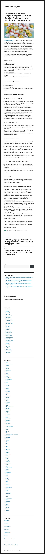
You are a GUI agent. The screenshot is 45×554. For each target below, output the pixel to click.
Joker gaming (7, 532)
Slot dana (6, 529)
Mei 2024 (8, 346)
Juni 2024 (8, 344)
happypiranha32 (9, 230)
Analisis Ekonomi (9, 364)
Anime (7, 367)
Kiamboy (25, 230)
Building (7, 385)
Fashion (7, 411)
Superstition (8, 492)
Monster (7, 447)
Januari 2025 (8, 334)
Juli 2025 (7, 325)
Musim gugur (8, 454)
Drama (7, 403)
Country (7, 397)
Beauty (7, 374)
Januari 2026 (8, 317)
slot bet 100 (6, 520)
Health (7, 425)
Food (7, 412)
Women (7, 507)
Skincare (7, 484)
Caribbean (8, 386)
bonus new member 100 (9, 538)
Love (7, 443)
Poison (7, 469)
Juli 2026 (7, 311)
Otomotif (8, 461)
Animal (7, 365)
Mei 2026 (8, 314)
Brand (7, 383)
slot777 (6, 541)
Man (7, 444)
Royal (7, 475)
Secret (7, 478)
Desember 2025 (9, 318)
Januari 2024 (8, 352)
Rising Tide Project (12, 7)
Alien (7, 362)
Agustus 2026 (9, 309)
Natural (7, 457)
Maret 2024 (8, 349)
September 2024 (9, 340)
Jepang (7, 431)
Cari (5, 264)
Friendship (8, 414)
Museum (7, 452)
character (8, 391)
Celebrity (7, 390)
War (6, 502)
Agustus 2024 (8, 341)
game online (8, 418)
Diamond (8, 402)
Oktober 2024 (9, 338)
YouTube (7, 510)
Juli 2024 (7, 343)
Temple (7, 495)
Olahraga (7, 460)
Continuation (8, 396)
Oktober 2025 (9, 321)
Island (7, 429)
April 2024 (8, 347)
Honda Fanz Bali (9, 426)
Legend (7, 440)
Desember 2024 (9, 335)
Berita (7, 376)
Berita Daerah (9, 377)
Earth (7, 405)
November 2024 (9, 337)
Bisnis (7, 380)
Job (6, 432)
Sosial (7, 486)
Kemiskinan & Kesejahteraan (12, 434)
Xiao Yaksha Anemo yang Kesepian (13, 281)
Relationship (8, 472)
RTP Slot (6, 523)
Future (7, 415)
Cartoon (7, 388)
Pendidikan (8, 463)
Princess (7, 470)
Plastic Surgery (9, 467)
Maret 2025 (8, 331)
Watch (7, 504)
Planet (7, 466)
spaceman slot (9, 487)
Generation (8, 420)
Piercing (7, 464)
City (6, 394)
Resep (7, 473)
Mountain (8, 449)
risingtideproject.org (8, 40)
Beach (7, 373)
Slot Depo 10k (7, 526)
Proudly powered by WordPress (17, 550)
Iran (6, 428)
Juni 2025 (8, 326)
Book (7, 382)
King (7, 438)
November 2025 (9, 320)
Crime (7, 399)
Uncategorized (20, 230)
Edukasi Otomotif (9, 406)
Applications (8, 370)
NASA (7, 455)
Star (6, 489)
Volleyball (8, 501)
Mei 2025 (8, 328)
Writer (7, 508)
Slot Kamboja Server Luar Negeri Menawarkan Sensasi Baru (18, 280)
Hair (6, 422)
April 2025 (8, 329)
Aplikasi (7, 368)
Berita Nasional (9, 379)
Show (7, 481)
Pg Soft (6, 535)
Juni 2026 (8, 312)
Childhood (8, 393)
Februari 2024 (9, 350)
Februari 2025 (9, 332)
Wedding (7, 505)
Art (6, 371)
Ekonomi (7, 408)
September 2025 (9, 323)
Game (7, 417)
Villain (7, 499)
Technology (8, 493)
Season (7, 476)
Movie (7, 450)
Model (7, 446)
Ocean (7, 458)
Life (6, 441)
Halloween (8, 423)
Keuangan (8, 437)
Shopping (8, 479)
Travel (7, 496)
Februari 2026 (9, 315)
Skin (7, 482)
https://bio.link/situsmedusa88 (11, 544)
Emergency (8, 409)
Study (7, 490)
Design (7, 400)
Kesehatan (8, 435)
